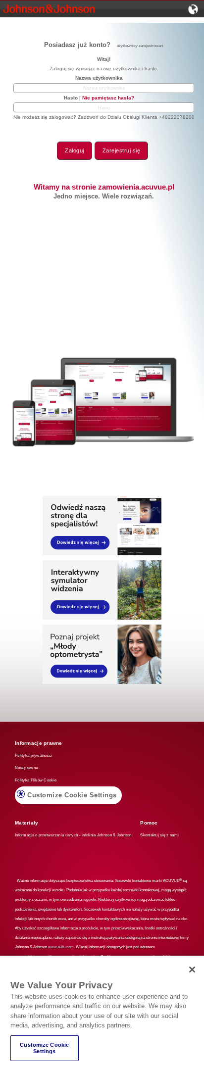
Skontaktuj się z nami (159, 835)
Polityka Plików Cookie (35, 780)
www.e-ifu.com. (61, 947)
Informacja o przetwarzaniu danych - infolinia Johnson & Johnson (73, 835)
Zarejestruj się (121, 150)
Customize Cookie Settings (72, 795)
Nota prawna (26, 768)
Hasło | (99, 97)
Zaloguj (74, 150)
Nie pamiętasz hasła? (108, 97)
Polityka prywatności (33, 755)
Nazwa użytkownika (99, 78)
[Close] (192, 969)
